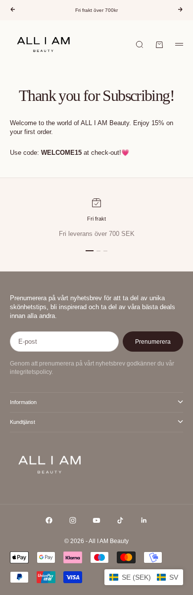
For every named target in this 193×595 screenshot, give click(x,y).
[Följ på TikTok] (120, 520)
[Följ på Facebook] (49, 520)
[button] (143, 577)
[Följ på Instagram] (73, 520)
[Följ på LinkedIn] (144, 520)
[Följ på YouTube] (96, 520)
